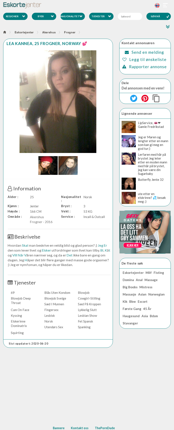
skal (25, 245)
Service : (68, 216)
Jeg (100, 245)
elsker (46, 250)
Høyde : (14, 211)
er (105, 245)
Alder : (13, 197)
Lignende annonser (137, 113)
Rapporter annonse (148, 66)
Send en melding (148, 52)
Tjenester (98, 16)
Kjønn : (13, 206)
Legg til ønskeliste (148, 59)
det (70, 255)
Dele (125, 83)
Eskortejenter (24, 32)
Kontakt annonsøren (138, 43)
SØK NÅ (155, 16)
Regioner (12, 16)
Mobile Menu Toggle (165, 5)
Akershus (49, 32)
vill (14, 255)
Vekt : (66, 211)
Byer (41, 16)
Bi (101, 250)
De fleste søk (132, 263)
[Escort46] (87, 5)
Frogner (70, 32)
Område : (15, 216)
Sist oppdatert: (28, 343)
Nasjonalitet (69, 16)
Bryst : (66, 206)
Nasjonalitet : (71, 198)
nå (20, 255)
